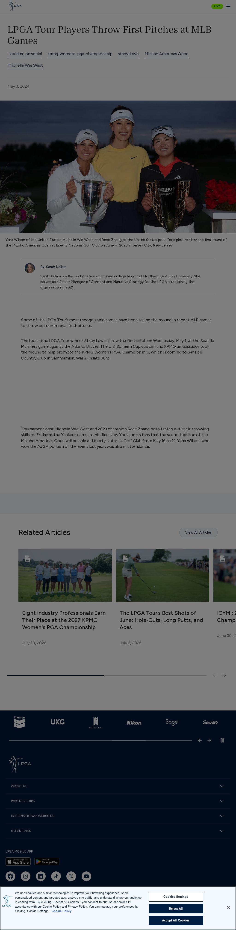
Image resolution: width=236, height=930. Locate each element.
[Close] (229, 908)
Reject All (176, 908)
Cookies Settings (175, 896)
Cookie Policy (61, 911)
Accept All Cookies (175, 920)
